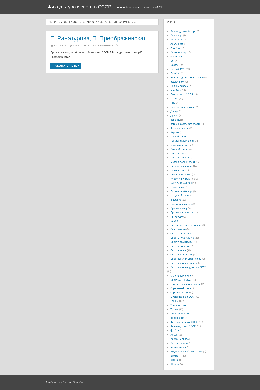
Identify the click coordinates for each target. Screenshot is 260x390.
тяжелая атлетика (180, 313)
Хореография (178, 347)
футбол (174, 330)
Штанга (174, 364)
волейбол (175, 90)
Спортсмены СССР (181, 279)
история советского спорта (185, 123)
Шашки (174, 359)
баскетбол (176, 56)
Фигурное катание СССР (184, 321)
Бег (172, 60)
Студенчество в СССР (183, 296)
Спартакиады (178, 229)
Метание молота (179, 157)
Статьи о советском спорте (185, 284)
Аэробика (175, 48)
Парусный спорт (179, 195)
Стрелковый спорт (180, 288)
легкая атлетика (179, 144)
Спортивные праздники (183, 262)
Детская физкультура (182, 107)
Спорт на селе (178, 250)
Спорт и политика (180, 246)
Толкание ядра (178, 305)
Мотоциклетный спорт (182, 161)
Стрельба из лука (180, 292)
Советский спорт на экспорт (186, 225)
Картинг (174, 132)
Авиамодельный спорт (183, 31)
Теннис (174, 300)
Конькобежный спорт (182, 140)
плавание (175, 199)
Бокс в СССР (177, 69)
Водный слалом (179, 85)
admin (76, 45)
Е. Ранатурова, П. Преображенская (98, 38)
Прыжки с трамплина (182, 212)
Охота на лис (177, 187)
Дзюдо (174, 111)
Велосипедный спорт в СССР (187, 77)
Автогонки (176, 39)
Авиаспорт (176, 35)
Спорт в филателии (181, 241)
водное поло (177, 81)
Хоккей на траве (179, 338)
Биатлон (175, 64)
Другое (174, 115)
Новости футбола (180, 178)
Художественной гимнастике (186, 351)
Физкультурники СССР (183, 326)
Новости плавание (180, 174)
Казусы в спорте (179, 128)
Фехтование (177, 317)
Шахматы (175, 355)
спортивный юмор (180, 275)
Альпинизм (176, 43)
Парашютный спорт (181, 191)
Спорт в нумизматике (182, 237)
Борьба (174, 73)
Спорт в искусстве (180, 233)
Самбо (174, 220)
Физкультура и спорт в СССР (79, 7)
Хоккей (174, 334)
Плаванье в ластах (181, 203)
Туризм (174, 309)
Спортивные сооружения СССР (188, 267)
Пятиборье (176, 216)
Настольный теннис (181, 166)
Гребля (174, 98)
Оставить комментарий (102, 45)
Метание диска (178, 153)
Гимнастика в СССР (181, 94)
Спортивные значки (181, 254)
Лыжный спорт (178, 149)
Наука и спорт (178, 170)
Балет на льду (178, 52)
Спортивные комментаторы (186, 258)
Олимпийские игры (181, 182)
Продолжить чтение (65, 65)
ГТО (172, 102)
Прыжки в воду (178, 208)
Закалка (175, 119)
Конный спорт (178, 136)
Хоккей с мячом (179, 343)
